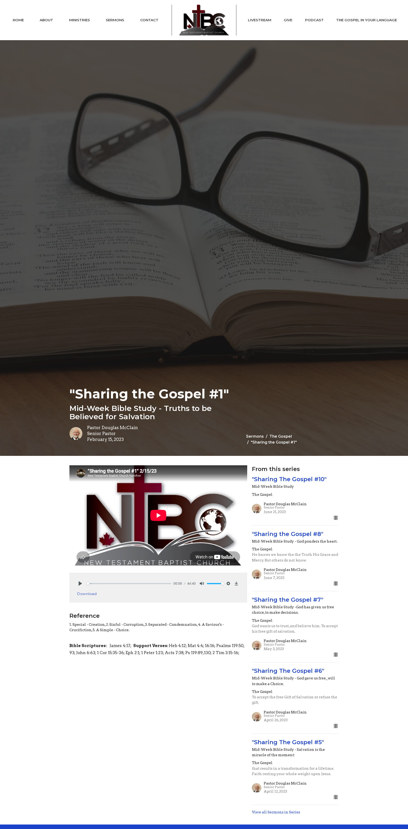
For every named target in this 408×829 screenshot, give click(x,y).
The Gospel (280, 436)
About (46, 20)
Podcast (314, 20)
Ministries (79, 20)
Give (288, 20)
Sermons (115, 20)
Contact (149, 20)
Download (87, 594)
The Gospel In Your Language (366, 20)
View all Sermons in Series (276, 812)
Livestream (259, 20)
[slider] (128, 583)
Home (18, 20)
